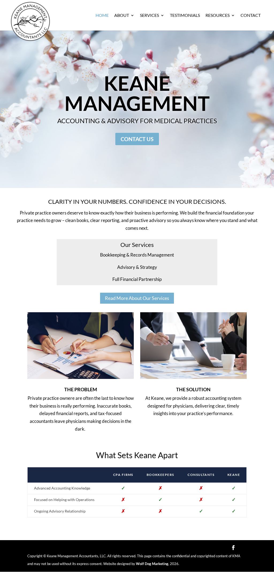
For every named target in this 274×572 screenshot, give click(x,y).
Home (102, 15)
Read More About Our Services (137, 298)
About (121, 15)
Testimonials (185, 15)
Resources (218, 15)
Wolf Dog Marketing (152, 564)
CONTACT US (137, 139)
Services (149, 15)
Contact (251, 15)
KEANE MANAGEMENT (137, 93)
